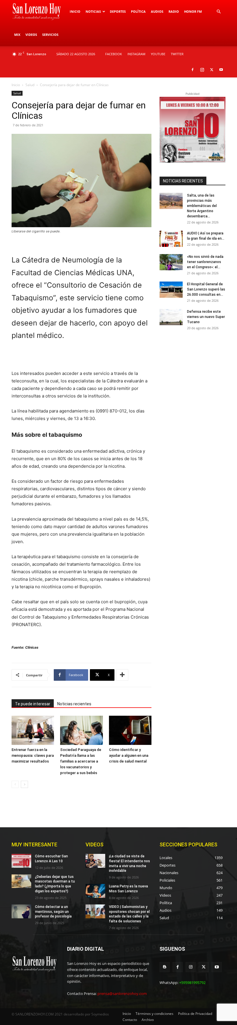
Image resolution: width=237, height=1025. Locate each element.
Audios (157, 11)
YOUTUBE (158, 54)
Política (138, 11)
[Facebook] (192, 69)
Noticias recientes (74, 704)
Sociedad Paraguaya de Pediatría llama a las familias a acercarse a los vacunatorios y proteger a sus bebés (80, 761)
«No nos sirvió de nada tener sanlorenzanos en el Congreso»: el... (205, 262)
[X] (211, 69)
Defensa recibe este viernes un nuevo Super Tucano (206, 317)
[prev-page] (15, 784)
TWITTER (177, 54)
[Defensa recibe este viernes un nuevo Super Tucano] (171, 317)
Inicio (75, 11)
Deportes (118, 11)
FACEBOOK (113, 54)
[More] (122, 675)
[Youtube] (221, 69)
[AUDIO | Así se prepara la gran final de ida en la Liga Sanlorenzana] (171, 239)
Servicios (50, 34)
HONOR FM (193, 11)
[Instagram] (202, 69)
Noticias (93, 11)
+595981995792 (192, 982)
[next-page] (24, 784)
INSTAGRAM (136, 54)
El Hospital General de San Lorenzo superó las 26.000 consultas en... (206, 289)
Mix (17, 34)
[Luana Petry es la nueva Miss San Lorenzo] (95, 891)
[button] (218, 11)
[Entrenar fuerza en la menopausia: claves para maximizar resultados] (33, 730)
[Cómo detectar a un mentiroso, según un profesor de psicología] (21, 911)
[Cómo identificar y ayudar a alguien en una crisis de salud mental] (130, 730)
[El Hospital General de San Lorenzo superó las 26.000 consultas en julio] (171, 290)
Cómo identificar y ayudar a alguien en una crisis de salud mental (128, 755)
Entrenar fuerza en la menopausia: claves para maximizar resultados (33, 755)
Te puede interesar (32, 704)
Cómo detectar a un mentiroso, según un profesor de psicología (53, 912)
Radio (174, 11)
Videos (31, 34)
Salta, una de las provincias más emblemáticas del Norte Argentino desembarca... (202, 205)
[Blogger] (165, 967)
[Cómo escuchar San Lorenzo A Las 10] (21, 861)
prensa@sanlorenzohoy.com (122, 993)
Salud (29, 84)
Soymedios (100, 1014)
